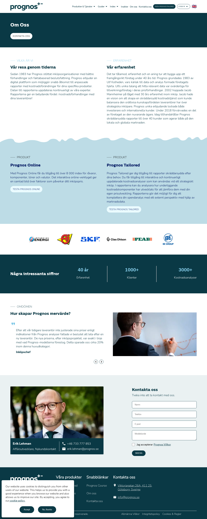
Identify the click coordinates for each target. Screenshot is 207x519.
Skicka (138, 453)
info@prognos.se (128, 497)
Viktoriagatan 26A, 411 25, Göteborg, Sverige (135, 487)
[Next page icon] (101, 362)
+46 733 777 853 (79, 444)
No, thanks (47, 509)
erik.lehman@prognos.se (82, 449)
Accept (27, 509)
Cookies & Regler (171, 514)
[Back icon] (96, 362)
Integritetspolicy (151, 514)
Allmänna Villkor (130, 514)
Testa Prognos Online (26, 189)
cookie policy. (17, 500)
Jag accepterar (153, 444)
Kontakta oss (21, 36)
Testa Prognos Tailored (164, 6)
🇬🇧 (194, 6)
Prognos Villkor (162, 444)
